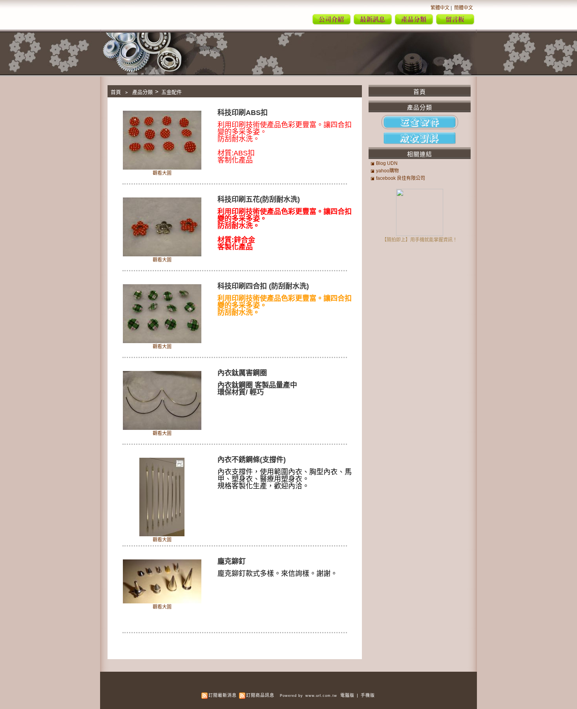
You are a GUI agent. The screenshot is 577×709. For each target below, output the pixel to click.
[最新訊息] (373, 18)
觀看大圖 (162, 173)
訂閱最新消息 (222, 695)
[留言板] (455, 18)
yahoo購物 (387, 171)
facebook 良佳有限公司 (400, 178)
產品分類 (143, 92)
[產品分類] (414, 18)
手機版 (368, 695)
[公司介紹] (331, 18)
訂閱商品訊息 (260, 695)
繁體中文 (440, 8)
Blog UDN (387, 163)
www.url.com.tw (321, 696)
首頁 (116, 92)
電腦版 (347, 695)
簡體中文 (463, 8)
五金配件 (171, 92)
